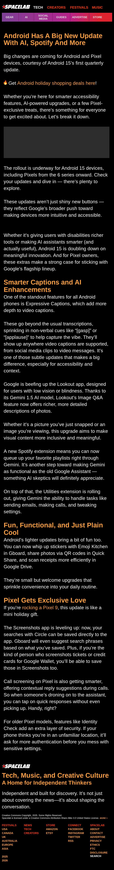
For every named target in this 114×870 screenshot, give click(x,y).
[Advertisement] (56, 142)
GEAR (9, 17)
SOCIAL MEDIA (43, 17)
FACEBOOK (75, 829)
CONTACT (96, 833)
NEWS (28, 825)
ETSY (49, 833)
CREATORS (56, 7)
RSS (70, 840)
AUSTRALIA (9, 840)
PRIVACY (96, 840)
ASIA (5, 848)
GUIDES (61, 17)
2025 (5, 856)
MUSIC (97, 7)
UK (4, 836)
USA (4, 829)
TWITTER (74, 836)
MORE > (104, 818)
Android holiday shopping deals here (56, 83)
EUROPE (7, 844)
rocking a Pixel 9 (40, 607)
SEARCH (95, 856)
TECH (38, 7)
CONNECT (74, 825)
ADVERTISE (79, 17)
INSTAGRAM (76, 833)
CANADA (7, 833)
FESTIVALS (79, 7)
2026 (5, 860)
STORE (101, 17)
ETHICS (95, 844)
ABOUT (95, 829)
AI (26, 17)
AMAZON (52, 829)
